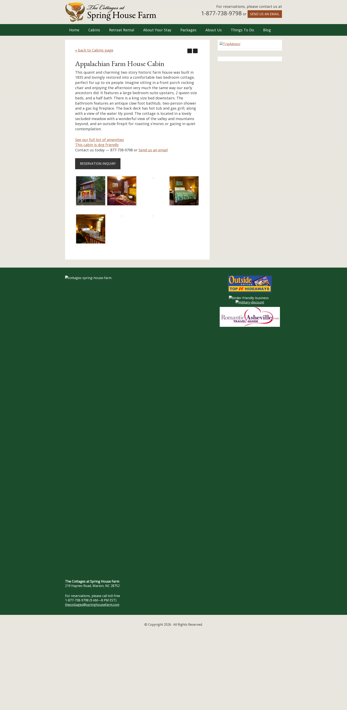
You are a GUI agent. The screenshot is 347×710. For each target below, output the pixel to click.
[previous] (189, 51)
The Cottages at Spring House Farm (110, 12)
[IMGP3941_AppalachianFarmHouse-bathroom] (153, 177)
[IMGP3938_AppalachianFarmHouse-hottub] (122, 215)
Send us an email (265, 14)
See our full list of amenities (99, 139)
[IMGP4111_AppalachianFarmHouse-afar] (153, 215)
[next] (195, 51)
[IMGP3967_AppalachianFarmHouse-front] (90, 205)
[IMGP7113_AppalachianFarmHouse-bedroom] (90, 243)
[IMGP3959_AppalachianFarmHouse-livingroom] (121, 205)
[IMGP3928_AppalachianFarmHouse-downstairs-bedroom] (184, 205)
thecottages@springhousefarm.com (92, 604)
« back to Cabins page (94, 50)
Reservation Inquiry (98, 163)
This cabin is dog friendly (97, 144)
